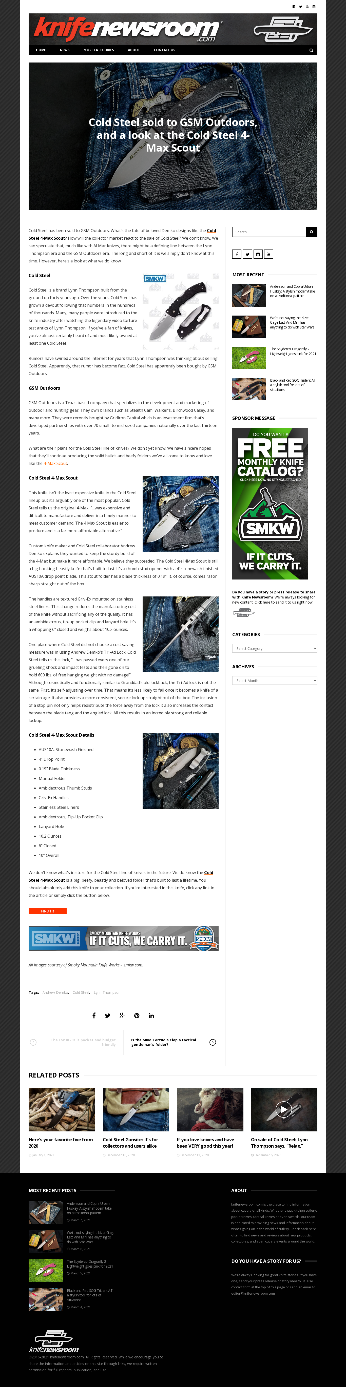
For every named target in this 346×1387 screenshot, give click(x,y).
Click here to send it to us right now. (284, 602)
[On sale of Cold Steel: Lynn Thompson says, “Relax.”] (284, 1109)
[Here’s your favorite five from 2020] (62, 1109)
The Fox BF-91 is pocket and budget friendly (83, 1042)
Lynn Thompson (107, 992)
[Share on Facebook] (94, 1015)
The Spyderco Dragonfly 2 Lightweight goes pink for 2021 (293, 351)
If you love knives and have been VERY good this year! (205, 1142)
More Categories (99, 50)
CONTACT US (164, 50)
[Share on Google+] (122, 1015)
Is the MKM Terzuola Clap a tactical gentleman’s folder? (163, 1042)
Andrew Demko (55, 992)
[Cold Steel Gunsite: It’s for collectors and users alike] (136, 1109)
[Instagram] (314, 6)
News (64, 50)
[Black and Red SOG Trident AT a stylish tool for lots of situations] (249, 389)
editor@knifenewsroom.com (253, 1293)
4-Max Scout (55, 463)
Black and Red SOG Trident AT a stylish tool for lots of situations (293, 385)
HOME (41, 50)
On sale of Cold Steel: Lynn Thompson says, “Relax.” (279, 1142)
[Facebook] (294, 6)
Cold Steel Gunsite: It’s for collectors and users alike (130, 1142)
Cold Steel (81, 992)
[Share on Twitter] (107, 1015)
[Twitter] (300, 6)
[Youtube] (307, 6)
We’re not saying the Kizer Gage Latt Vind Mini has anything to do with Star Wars (292, 322)
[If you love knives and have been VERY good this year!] (210, 1109)
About (134, 50)
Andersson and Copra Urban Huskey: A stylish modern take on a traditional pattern (292, 291)
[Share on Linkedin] (151, 1015)
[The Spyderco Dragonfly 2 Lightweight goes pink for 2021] (249, 358)
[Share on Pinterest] (137, 1015)
